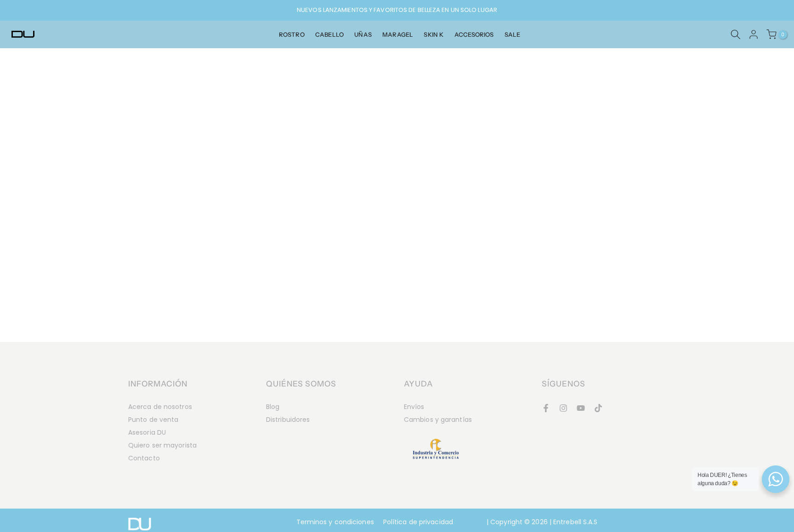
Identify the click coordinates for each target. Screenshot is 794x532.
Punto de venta (153, 419)
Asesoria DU (147, 432)
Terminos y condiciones (335, 521)
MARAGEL (397, 34)
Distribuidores (288, 419)
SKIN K (433, 34)
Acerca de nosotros (160, 406)
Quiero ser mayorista (162, 445)
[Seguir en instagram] (563, 408)
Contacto (144, 458)
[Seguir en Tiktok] (598, 408)
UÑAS (362, 34)
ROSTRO (292, 34)
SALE (512, 34)
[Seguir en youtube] (581, 408)
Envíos (414, 406)
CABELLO (329, 34)
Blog (272, 406)
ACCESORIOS (474, 34)
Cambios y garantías (438, 419)
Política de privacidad (418, 521)
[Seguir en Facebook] (546, 408)
